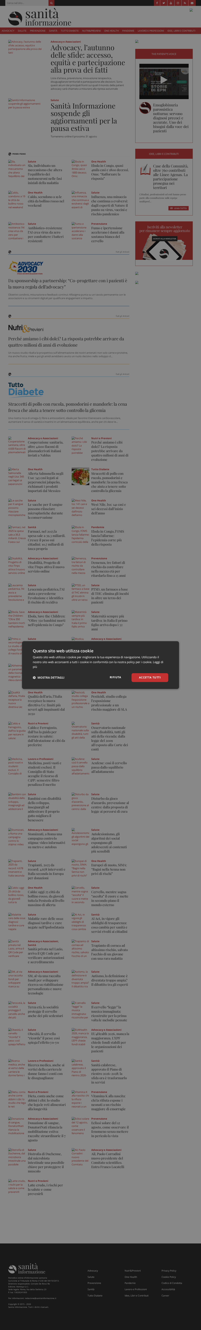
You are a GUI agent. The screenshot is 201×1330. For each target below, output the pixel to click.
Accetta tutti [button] (150, 677)
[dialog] (100, 665)
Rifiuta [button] (115, 677)
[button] (48, 677)
